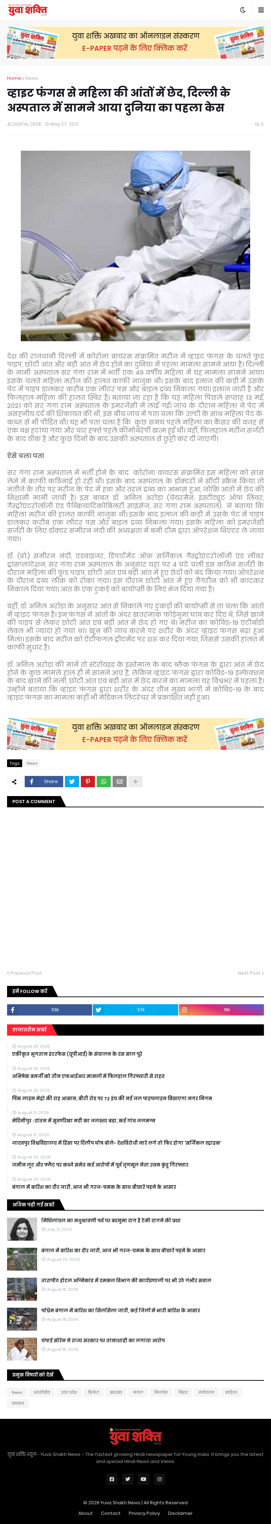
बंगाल (138, 1392)
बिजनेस (161, 1392)
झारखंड (116, 1392)
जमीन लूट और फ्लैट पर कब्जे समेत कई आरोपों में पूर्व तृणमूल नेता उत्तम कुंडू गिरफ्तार (100, 1165)
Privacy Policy (144, 1513)
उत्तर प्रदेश (69, 1392)
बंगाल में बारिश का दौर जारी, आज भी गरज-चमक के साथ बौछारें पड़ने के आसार (94, 1187)
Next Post (249, 973)
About (85, 1513)
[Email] (120, 781)
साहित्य (231, 1392)
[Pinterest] (88, 781)
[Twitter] (72, 781)
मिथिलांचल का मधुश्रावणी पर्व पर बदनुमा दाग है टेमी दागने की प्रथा (111, 1221)
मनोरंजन (206, 1392)
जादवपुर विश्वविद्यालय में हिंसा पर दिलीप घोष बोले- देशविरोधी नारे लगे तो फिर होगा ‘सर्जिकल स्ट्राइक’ (116, 1143)
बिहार (183, 1392)
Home (14, 78)
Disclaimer (180, 1513)
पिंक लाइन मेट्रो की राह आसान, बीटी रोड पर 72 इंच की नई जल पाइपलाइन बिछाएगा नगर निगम (112, 1099)
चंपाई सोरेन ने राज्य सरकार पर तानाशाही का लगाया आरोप (103, 1341)
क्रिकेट (93, 1392)
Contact (111, 1513)
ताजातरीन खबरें (29, 1029)
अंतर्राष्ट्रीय (41, 1392)
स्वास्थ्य (18, 1403)
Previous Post (26, 973)
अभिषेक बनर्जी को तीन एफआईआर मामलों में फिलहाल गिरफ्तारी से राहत (88, 1076)
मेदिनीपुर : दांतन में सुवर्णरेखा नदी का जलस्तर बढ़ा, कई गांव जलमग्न (83, 1121)
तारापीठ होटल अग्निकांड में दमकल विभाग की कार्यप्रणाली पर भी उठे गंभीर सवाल (126, 1281)
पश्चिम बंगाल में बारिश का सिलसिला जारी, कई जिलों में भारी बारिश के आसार (120, 1311)
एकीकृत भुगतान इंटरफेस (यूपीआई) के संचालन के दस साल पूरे (77, 1054)
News (31, 78)
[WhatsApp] (104, 781)
